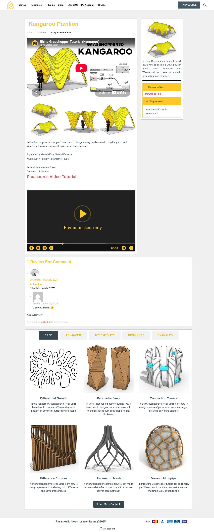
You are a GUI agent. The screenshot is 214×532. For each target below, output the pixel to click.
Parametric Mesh (109, 478)
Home (30, 32)
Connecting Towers (164, 398)
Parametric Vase (108, 398)
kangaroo (151, 109)
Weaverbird (152, 113)
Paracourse (189, 5)
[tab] (48, 335)
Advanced (42, 32)
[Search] (205, 5)
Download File (153, 93)
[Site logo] (10, 5)
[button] (162, 101)
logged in (45, 322)
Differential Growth (53, 398)
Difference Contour (53, 478)
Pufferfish (162, 109)
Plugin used (156, 101)
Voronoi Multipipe (163, 478)
